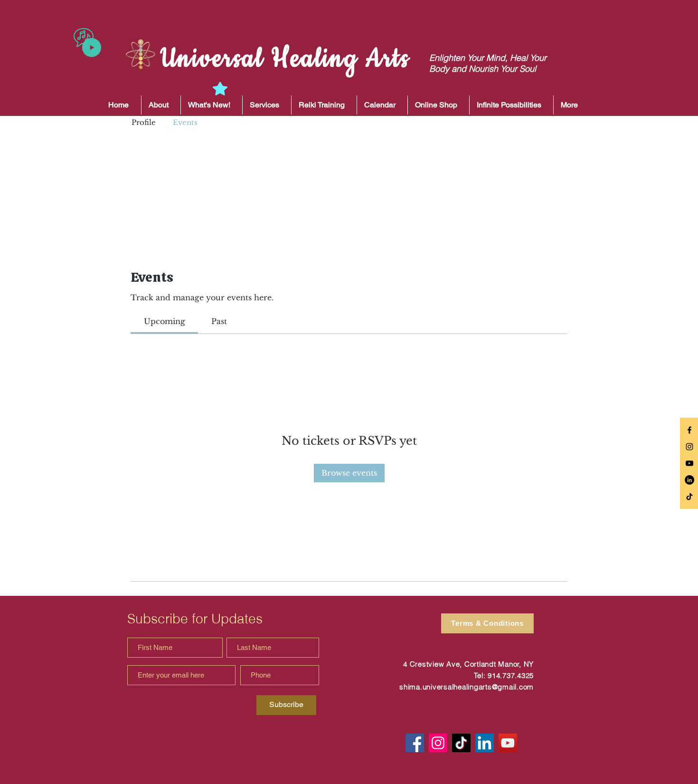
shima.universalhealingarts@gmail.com (466, 686)
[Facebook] (415, 743)
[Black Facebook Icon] (689, 430)
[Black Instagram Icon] (689, 446)
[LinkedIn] (689, 480)
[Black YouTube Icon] (689, 463)
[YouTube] (508, 743)
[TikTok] (689, 496)
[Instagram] (438, 743)
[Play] (91, 47)
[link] (164, 321)
